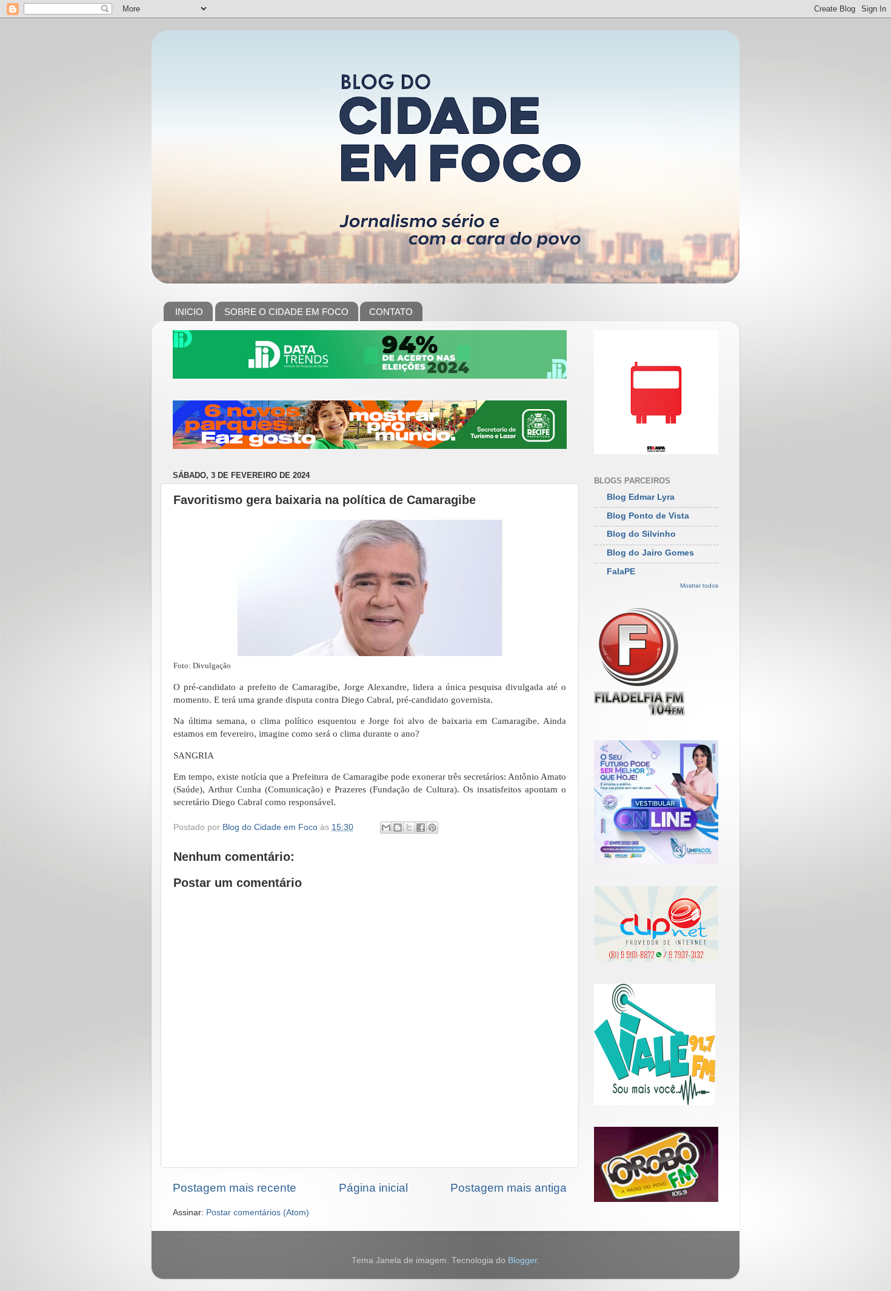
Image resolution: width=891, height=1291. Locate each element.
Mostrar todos (699, 585)
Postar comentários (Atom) (257, 1212)
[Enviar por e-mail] (386, 827)
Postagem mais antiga (508, 1187)
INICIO (189, 312)
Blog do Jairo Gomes (650, 552)
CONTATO (391, 312)
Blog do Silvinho (641, 534)
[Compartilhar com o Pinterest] (432, 827)
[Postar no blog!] (398, 827)
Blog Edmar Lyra (641, 497)
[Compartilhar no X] (409, 827)
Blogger (522, 1260)
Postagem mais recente (234, 1187)
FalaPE (621, 571)
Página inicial (373, 1187)
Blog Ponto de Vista (648, 515)
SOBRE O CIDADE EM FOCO (286, 312)
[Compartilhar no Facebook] (421, 827)
